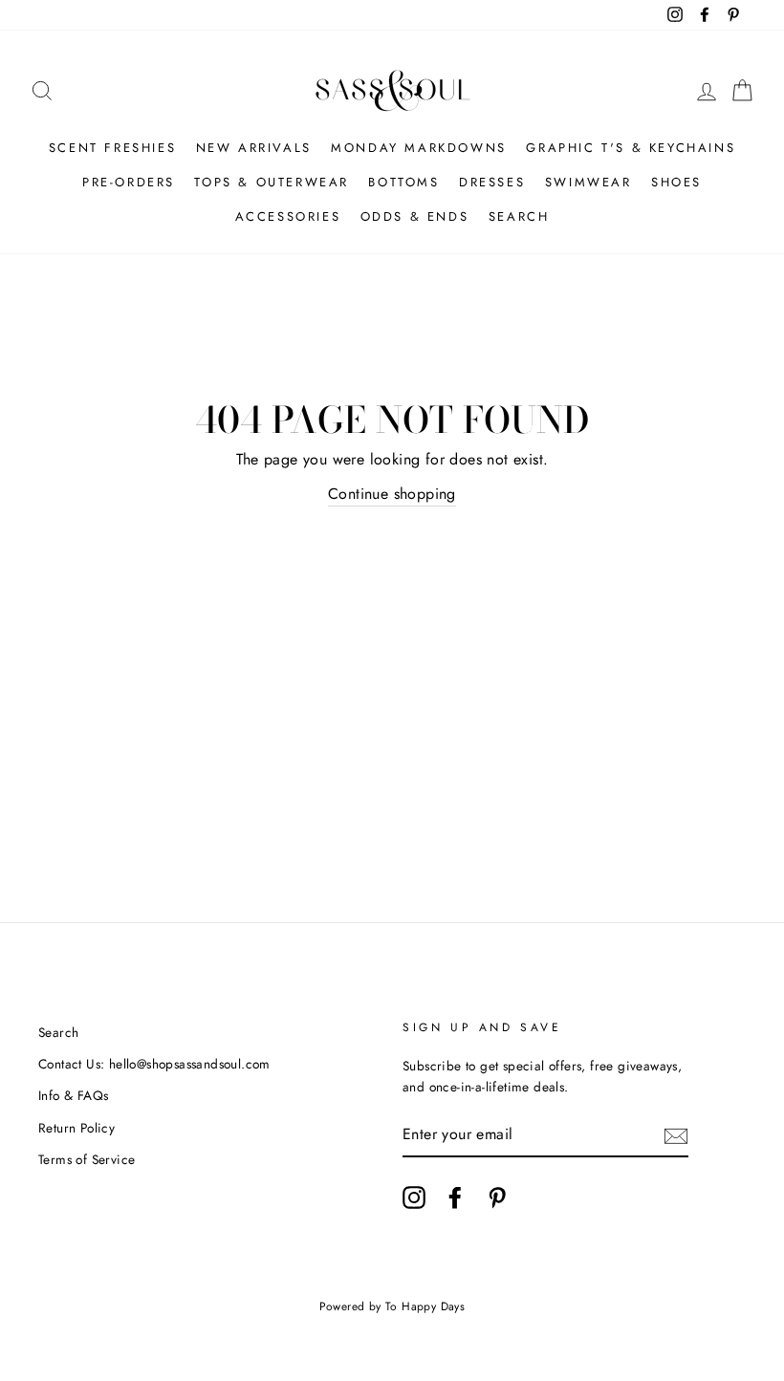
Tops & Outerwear (271, 182)
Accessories (288, 216)
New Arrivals (254, 148)
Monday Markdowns (419, 148)
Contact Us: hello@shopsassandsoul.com (154, 1063)
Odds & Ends (414, 216)
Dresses (492, 182)
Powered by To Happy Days (392, 1306)
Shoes (676, 182)
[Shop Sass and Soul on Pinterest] (497, 1197)
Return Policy (76, 1127)
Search (519, 216)
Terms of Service (86, 1159)
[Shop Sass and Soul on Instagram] (414, 1197)
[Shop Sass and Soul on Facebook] (455, 1197)
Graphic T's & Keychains (630, 148)
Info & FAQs (73, 1095)
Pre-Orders (128, 182)
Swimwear (588, 182)
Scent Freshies (112, 148)
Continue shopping (392, 494)
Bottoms (403, 182)
